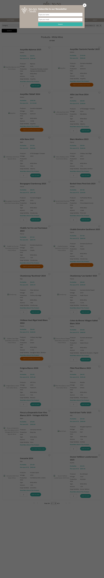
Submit (60, 24)
